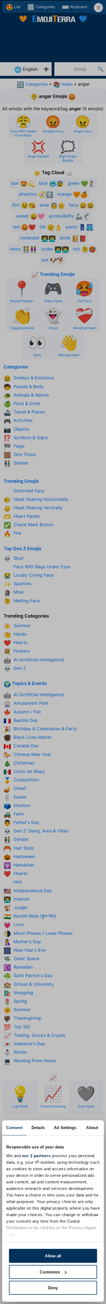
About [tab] (92, 1127)
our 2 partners (36, 1155)
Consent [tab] (14, 1127)
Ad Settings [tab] (65, 1127)
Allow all (53, 1256)
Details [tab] (38, 1127)
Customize (50, 1272)
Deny (53, 1287)
